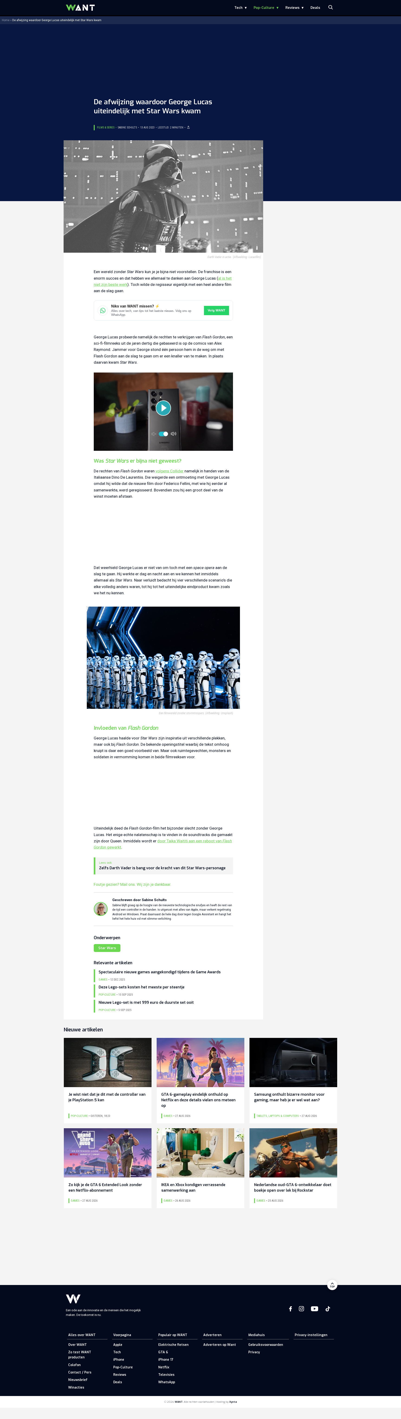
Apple (117, 1345)
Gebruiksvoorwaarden (265, 1345)
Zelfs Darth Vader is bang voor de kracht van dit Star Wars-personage (162, 868)
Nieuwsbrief (77, 1380)
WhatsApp (166, 1382)
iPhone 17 (165, 1359)
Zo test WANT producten (79, 1355)
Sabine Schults (127, 127)
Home (6, 20)
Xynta (233, 1402)
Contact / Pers (79, 1372)
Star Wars (107, 948)
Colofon (74, 1365)
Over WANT (77, 1345)
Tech (238, 7)
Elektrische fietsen (173, 1345)
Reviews (292, 7)
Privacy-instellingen (311, 1335)
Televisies (166, 1375)
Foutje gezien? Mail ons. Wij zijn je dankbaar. (132, 884)
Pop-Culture (264, 7)
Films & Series (105, 127)
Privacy (254, 1352)
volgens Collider (169, 471)
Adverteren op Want (219, 1345)
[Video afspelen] (163, 408)
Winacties (76, 1387)
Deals (315, 7)
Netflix (163, 1367)
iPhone (118, 1359)
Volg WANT (216, 310)
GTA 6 (163, 1352)
